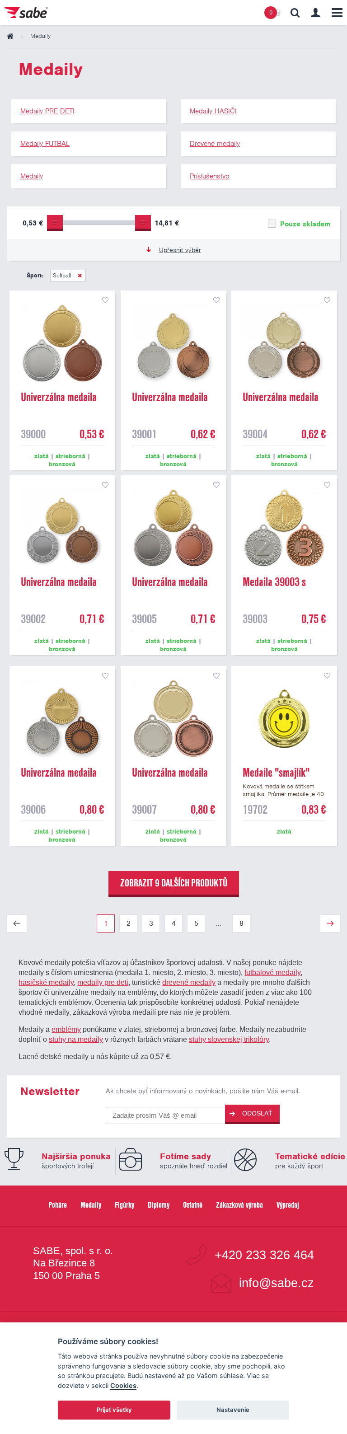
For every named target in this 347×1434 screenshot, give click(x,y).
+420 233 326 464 (264, 1255)
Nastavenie (232, 1409)
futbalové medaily (272, 972)
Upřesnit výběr (180, 250)
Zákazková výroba (239, 1204)
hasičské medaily (46, 982)
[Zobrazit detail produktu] (62, 343)
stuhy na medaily (76, 1039)
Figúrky (124, 1204)
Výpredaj (288, 1204)
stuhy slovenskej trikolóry (229, 1039)
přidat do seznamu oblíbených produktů (105, 300)
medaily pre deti (102, 982)
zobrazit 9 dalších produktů (173, 883)
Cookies (123, 1385)
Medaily (90, 1204)
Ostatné (192, 1204)
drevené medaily (189, 982)
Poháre (57, 1204)
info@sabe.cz (276, 1283)
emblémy (66, 1029)
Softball (63, 275)
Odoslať (257, 1113)
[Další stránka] (330, 923)
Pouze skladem (304, 224)
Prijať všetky (114, 1409)
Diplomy (158, 1204)
